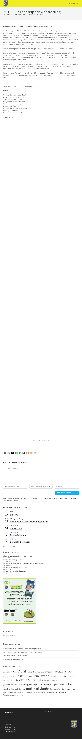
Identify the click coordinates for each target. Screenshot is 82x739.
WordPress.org (10, 731)
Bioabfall (14, 514)
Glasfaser (21, 679)
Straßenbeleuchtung (39, 692)
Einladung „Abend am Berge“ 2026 (15, 567)
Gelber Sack (16, 528)
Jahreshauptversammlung (15, 684)
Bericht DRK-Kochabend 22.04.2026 (15, 571)
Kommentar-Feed (11, 729)
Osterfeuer (66, 689)
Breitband (61, 671)
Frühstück (60, 677)
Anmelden (9, 712)
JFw (30, 684)
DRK (20, 676)
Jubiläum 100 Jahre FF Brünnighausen (29, 521)
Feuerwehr (41, 676)
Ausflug (37, 672)
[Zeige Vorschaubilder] (41, 440)
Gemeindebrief (9, 680)
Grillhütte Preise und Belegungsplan (29, 649)
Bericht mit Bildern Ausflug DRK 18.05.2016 (28, 652)
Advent (31, 672)
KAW (69, 684)
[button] (5, 453)
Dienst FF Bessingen (20, 542)
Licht (23, 689)
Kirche (6, 689)
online (49, 716)
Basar (42, 672)
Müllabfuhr (41, 689)
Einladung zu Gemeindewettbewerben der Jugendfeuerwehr (23, 563)
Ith (57, 680)
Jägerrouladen (59, 684)
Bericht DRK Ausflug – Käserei (13, 560)
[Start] (4, 14)
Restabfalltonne (18, 535)
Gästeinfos (19, 659)
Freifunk (53, 677)
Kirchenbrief (16, 689)
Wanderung (20, 695)
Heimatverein (44, 680)
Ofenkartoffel (55, 689)
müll (29, 688)
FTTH (66, 676)
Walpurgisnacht (9, 695)
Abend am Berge (10, 672)
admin (5, 656)
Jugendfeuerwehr (42, 684)
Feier (30, 676)
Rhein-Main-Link (27, 692)
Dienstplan (6, 677)
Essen (25, 677)
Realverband (17, 692)
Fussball (72, 677)
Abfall (22, 671)
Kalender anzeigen (10, 547)
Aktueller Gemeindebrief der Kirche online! (17, 556)
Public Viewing (8, 692)
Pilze (73, 689)
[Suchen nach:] (77, 3)
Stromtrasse (50, 692)
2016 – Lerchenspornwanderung (34, 14)
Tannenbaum (61, 692)
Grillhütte (32, 680)
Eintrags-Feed (10, 727)
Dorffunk (14, 677)
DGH (70, 671)
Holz (53, 680)
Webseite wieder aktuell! (18, 656)
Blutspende (49, 672)
